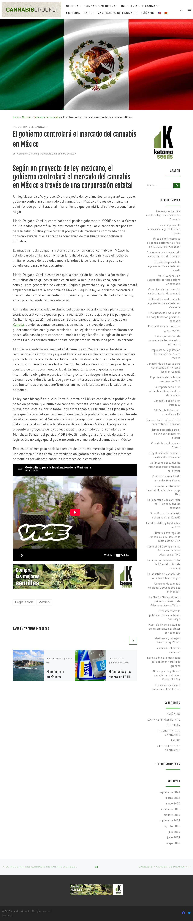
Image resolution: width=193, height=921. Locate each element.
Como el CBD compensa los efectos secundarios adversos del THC (163, 550)
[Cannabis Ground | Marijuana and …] (31, 9)
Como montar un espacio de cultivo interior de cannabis (163, 254)
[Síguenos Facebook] (183, 913)
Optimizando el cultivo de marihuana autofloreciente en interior (164, 467)
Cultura (173, 725)
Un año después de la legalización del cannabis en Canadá (163, 266)
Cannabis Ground (27, 153)
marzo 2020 (172, 803)
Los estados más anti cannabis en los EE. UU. (166, 687)
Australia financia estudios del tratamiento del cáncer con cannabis (164, 629)
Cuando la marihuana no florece (165, 445)
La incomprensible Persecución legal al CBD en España (163, 229)
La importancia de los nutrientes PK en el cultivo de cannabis (164, 391)
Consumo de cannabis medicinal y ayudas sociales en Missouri (164, 587)
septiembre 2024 (170, 792)
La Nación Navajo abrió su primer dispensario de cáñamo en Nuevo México (164, 601)
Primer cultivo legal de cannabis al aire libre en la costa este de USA (164, 537)
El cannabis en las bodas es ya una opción (164, 328)
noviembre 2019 (170, 809)
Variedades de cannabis (168, 748)
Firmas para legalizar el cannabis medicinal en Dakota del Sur (166, 675)
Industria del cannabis (47, 117)
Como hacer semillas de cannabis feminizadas (166, 478)
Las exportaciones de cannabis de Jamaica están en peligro (164, 340)
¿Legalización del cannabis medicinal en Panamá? (164, 455)
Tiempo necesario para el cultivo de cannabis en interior (165, 434)
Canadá (18, 324)
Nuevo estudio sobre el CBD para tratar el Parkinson (163, 422)
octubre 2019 (172, 815)
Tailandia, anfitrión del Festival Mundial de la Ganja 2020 (163, 490)
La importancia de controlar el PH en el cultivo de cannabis (163, 504)
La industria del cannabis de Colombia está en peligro (163, 576)
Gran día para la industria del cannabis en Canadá (165, 515)
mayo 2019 (173, 843)
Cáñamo (173, 714)
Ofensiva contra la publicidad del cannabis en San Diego (164, 615)
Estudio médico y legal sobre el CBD (163, 525)
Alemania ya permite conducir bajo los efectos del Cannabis (163, 215)
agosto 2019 (172, 826)
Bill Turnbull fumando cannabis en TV (167, 412)
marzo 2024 (172, 798)
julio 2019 (174, 832)
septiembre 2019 (170, 820)
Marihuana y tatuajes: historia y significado (167, 640)
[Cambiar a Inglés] (159, 13)
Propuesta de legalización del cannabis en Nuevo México (165, 354)
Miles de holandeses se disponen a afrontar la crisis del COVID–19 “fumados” (163, 243)
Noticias (27, 117)
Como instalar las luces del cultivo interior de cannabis (164, 291)
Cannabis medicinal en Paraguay (167, 403)
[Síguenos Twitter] (189, 913)
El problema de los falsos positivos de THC (165, 379)
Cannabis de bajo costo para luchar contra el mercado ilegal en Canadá (163, 368)
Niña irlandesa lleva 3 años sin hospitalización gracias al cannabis (163, 317)
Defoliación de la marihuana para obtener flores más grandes (163, 662)
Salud (175, 740)
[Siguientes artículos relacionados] (133, 640)
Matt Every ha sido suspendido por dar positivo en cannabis (163, 280)
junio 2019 (173, 837)
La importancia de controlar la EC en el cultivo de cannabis (163, 564)
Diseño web (7, 915)
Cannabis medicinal (163, 719)
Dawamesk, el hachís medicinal (167, 650)
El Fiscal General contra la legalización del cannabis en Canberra (163, 303)
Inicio (16, 117)
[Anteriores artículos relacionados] (124, 640)
